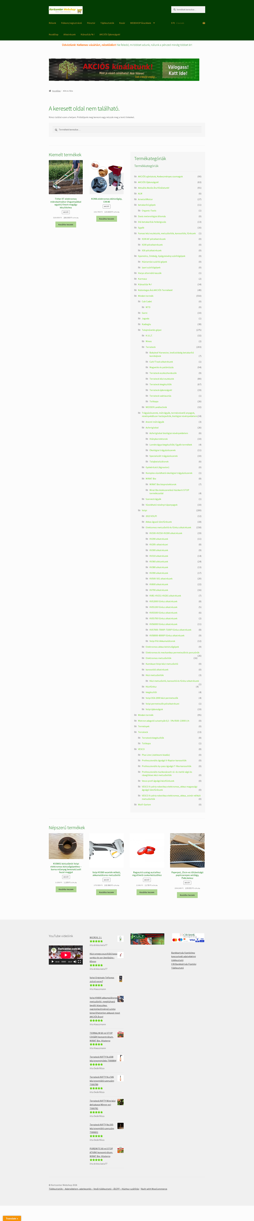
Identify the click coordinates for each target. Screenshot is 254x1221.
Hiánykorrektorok (158, 438)
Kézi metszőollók (155, 675)
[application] (66, 955)
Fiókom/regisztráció (71, 22)
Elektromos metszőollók (158, 658)
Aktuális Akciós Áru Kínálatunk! (153, 187)
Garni (144, 312)
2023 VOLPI (151, 516)
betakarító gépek (147, 204)
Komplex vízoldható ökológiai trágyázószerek (169, 472)
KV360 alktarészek (158, 561)
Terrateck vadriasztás (160, 395)
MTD (148, 307)
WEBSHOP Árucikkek (140, 22)
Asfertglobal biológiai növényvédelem (168, 433)
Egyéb (141, 227)
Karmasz (142, 278)
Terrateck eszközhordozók (163, 373)
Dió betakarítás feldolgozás (152, 221)
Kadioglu (146, 324)
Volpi (144, 510)
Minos (149, 341)
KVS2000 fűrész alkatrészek (163, 601)
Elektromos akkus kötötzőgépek (162, 646)
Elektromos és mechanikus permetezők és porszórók (172, 652)
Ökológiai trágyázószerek (162, 450)
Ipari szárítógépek (151, 267)
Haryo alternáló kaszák (149, 273)
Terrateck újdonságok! (160, 390)
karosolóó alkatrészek (157, 669)
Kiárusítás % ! (87, 34)
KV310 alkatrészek (158, 555)
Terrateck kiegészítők (160, 384)
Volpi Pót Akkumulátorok (162, 641)
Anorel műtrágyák (155, 421)
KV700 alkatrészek (158, 590)
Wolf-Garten (144, 804)
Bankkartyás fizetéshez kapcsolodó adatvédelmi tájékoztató (183, 956)
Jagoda (145, 318)
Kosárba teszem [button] (65, 224)
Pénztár (91, 22)
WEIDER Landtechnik (156, 407)
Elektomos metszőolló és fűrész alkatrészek (168, 527)
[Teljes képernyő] (79, 961)
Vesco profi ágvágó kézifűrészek (158, 780)
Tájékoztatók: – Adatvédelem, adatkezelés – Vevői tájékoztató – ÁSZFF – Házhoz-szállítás (94, 1188)
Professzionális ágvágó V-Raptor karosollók (164, 760)
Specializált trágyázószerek (163, 455)
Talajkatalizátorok (158, 461)
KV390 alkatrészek (158, 572)
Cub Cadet (147, 301)
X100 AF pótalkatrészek (154, 238)
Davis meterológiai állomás (152, 216)
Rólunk (52, 22)
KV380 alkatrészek (158, 567)
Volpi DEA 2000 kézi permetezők (162, 697)
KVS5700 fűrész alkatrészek (163, 618)
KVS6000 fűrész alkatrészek (163, 624)
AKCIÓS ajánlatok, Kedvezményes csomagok (160, 176)
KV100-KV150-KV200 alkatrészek (165, 533)
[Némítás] (74, 961)
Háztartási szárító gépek (154, 261)
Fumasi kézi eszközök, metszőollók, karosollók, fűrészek (167, 233)
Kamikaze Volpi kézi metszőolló (162, 663)
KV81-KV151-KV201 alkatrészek (165, 595)
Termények (143, 726)
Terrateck (151, 346)
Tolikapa (153, 401)
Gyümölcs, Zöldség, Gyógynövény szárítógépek (161, 255)
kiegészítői (151, 692)
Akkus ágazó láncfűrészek (159, 521)
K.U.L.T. (149, 335)
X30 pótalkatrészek (151, 250)
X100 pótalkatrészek (152, 244)
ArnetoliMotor (145, 199)
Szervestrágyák (153, 499)
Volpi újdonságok (154, 709)
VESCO (141, 749)
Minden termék (145, 295)
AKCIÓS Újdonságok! (110, 34)
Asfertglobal (152, 427)
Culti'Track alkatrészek (161, 361)
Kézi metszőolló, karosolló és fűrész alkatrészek (174, 680)
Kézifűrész (151, 686)
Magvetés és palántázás (161, 367)
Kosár (122, 22)
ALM (140, 193)
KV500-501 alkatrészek (160, 578)
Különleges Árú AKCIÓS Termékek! (155, 290)
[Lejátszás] (52, 961)
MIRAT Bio (151, 478)
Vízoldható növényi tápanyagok (161, 504)
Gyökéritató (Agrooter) (157, 467)
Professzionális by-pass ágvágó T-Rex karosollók (166, 766)
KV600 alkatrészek (158, 584)
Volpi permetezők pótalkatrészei (162, 703)
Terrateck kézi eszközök (161, 378)
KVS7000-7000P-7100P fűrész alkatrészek (170, 629)
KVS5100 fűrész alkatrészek (163, 607)
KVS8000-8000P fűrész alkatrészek (166, 635)
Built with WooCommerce (154, 1188)
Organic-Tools (149, 210)
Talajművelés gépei (151, 329)
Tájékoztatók (107, 22)
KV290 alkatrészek (158, 538)
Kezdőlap (53, 34)
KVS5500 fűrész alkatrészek (163, 612)
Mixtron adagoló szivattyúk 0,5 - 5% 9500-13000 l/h (163, 720)
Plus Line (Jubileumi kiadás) (156, 754)
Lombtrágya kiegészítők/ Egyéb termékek (170, 444)
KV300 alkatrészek (158, 550)
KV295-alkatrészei (158, 544)
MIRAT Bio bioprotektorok (162, 484)
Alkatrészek (69, 34)
